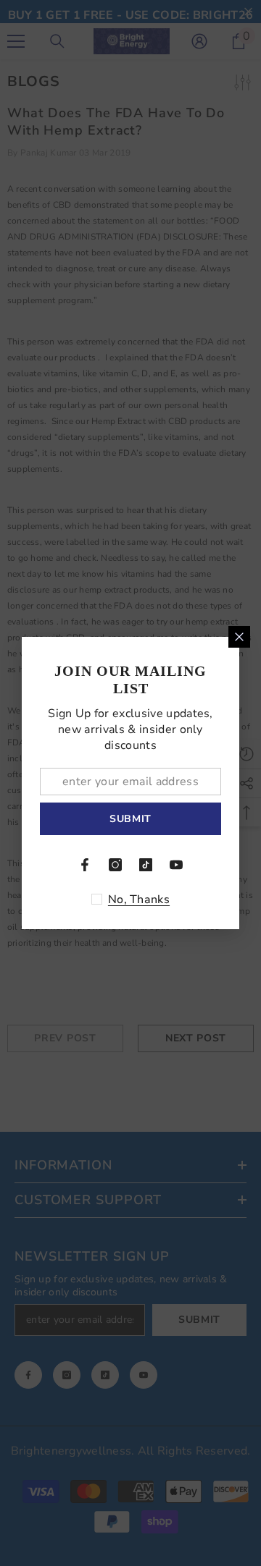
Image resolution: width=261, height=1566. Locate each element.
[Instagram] (115, 865)
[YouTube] (176, 865)
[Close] (239, 637)
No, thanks (139, 899)
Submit (130, 819)
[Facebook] (85, 865)
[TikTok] (145, 865)
